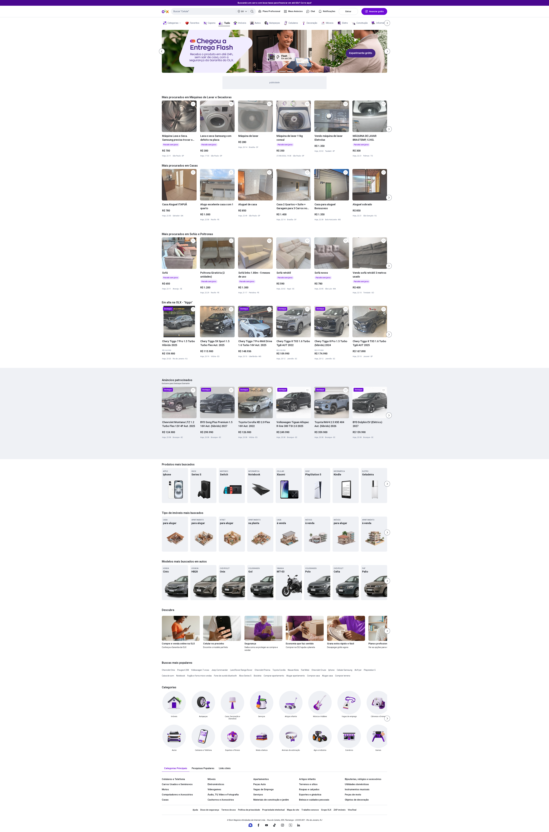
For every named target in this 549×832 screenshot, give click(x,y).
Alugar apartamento (295, 676)
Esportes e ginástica (310, 794)
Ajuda (195, 810)
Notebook (180, 676)
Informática (382, 23)
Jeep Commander (219, 670)
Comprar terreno (342, 676)
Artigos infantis (307, 779)
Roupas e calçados (309, 789)
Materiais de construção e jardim (271, 799)
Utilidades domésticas (357, 784)
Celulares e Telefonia (173, 779)
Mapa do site (293, 810)
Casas (165, 799)
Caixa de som (168, 676)
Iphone (331, 670)
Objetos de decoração (357, 799)
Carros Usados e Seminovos (177, 784)
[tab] (175, 768)
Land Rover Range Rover (241, 670)
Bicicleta (257, 676)
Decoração (312, 23)
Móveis (329, 23)
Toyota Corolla (279, 670)
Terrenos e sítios (308, 784)
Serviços (258, 794)
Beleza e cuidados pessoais (314, 799)
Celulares (293, 23)
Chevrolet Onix (168, 670)
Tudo (227, 22)
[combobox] (213, 11)
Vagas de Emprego (263, 789)
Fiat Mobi (305, 670)
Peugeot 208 (183, 670)
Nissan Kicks (293, 670)
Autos (258, 23)
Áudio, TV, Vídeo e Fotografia (223, 794)
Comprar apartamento (274, 676)
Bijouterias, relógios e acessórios (363, 779)
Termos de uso (228, 810)
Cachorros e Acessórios (221, 799)
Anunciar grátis (376, 11)
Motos (165, 789)
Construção (362, 23)
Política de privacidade (249, 810)
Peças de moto (353, 794)
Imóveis (242, 23)
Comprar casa (313, 676)
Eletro (345, 23)
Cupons (211, 23)
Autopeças (274, 23)
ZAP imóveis (340, 810)
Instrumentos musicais (357, 789)
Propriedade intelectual (273, 810)
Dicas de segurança (209, 810)
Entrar (348, 11)
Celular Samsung (344, 670)
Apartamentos (261, 779)
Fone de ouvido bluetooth (225, 676)
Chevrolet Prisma (262, 670)
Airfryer (358, 670)
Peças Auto (259, 784)
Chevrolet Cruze (319, 670)
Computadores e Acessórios (177, 794)
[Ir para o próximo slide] (389, 129)
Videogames (214, 789)
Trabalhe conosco (310, 810)
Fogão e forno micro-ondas (199, 676)
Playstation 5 (370, 670)
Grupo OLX (326, 810)
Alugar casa (327, 676)
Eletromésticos (216, 784)
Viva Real (352, 810)
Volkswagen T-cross (200, 670)
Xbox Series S (245, 676)
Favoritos (194, 23)
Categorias (173, 23)
